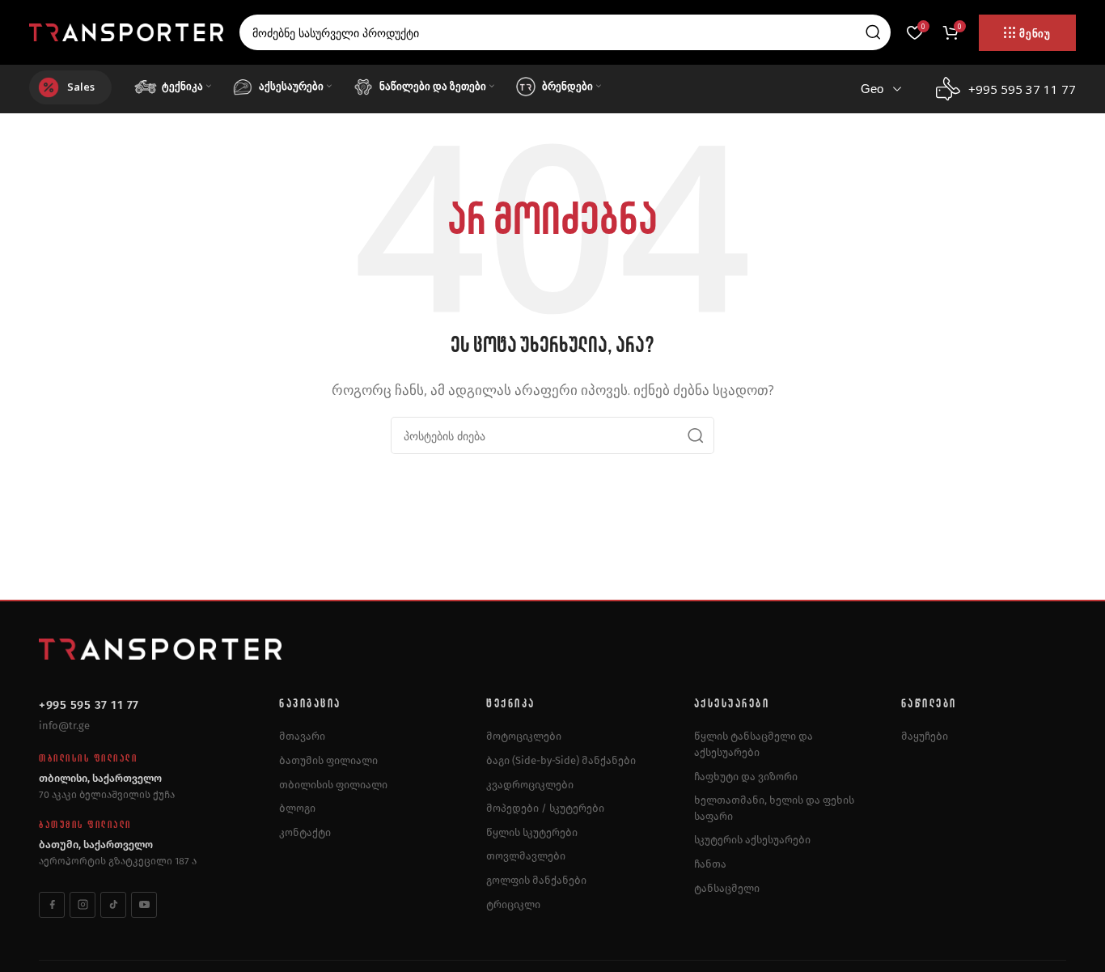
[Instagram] (82, 905)
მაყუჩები (924, 736)
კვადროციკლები (530, 785)
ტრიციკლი (513, 904)
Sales (81, 86)
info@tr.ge (64, 725)
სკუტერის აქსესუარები (752, 840)
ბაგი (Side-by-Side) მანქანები (561, 760)
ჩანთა (710, 864)
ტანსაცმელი (727, 888)
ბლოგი (297, 808)
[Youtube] (144, 905)
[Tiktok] (113, 905)
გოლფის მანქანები (536, 880)
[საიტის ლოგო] (126, 31)
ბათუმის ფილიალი (328, 760)
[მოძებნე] (873, 32)
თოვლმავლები (525, 856)
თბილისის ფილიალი (333, 785)
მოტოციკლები (523, 736)
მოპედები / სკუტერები (545, 808)
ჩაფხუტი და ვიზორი (746, 776)
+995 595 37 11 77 (89, 705)
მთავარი (302, 736)
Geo (872, 89)
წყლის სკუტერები (532, 832)
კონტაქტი (305, 832)
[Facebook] (52, 905)
